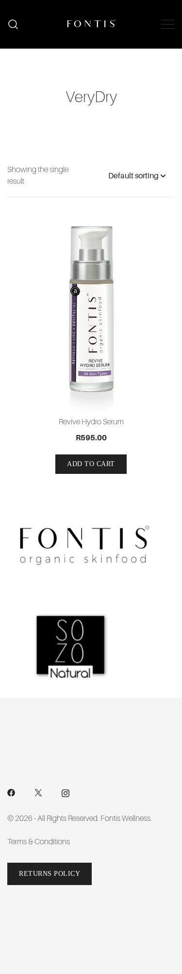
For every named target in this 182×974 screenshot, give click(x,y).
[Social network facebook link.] (11, 792)
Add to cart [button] (91, 464)
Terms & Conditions (38, 841)
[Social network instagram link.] (65, 792)
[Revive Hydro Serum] (91, 314)
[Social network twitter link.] (38, 792)
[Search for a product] (13, 24)
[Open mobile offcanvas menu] (168, 24)
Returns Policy (49, 873)
